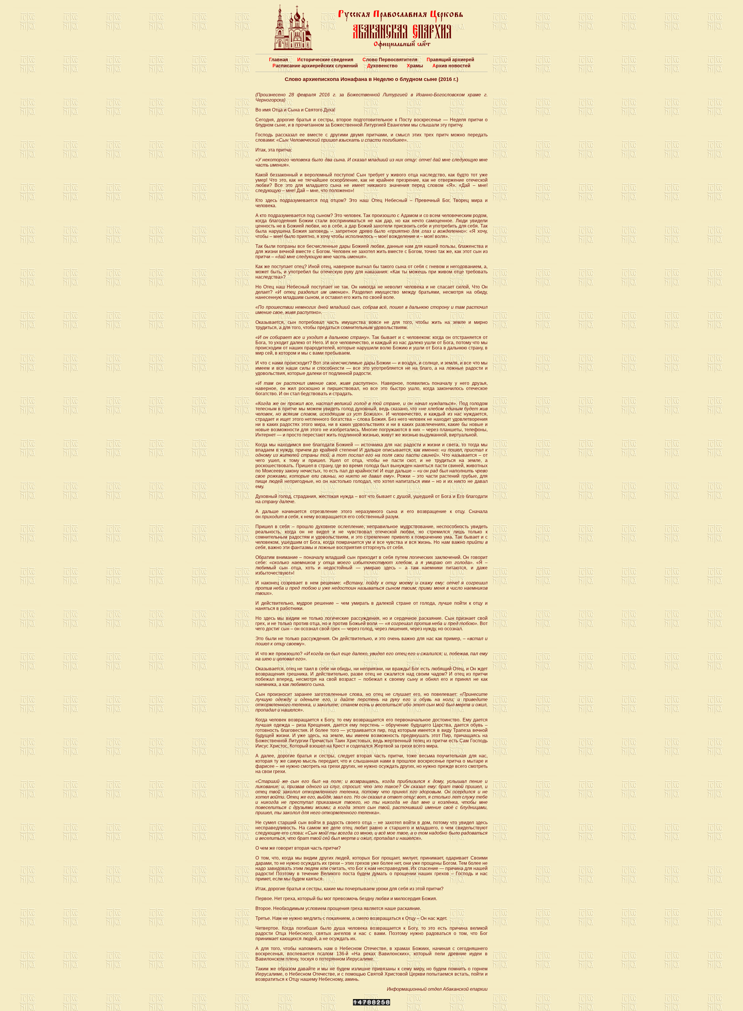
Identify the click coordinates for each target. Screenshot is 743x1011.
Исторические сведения (325, 59)
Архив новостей (451, 65)
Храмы (415, 65)
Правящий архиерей (450, 59)
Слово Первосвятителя (390, 59)
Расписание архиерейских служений (315, 65)
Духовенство (382, 65)
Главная (278, 59)
